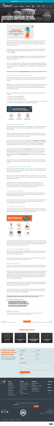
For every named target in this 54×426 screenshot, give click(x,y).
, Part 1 (28, 302)
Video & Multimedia (11, 395)
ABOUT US (43, 6)
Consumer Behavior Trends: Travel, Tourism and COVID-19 (17, 302)
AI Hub (49, 393)
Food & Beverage (23, 387)
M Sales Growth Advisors (25, 71)
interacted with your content (39, 140)
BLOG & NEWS (33, 6)
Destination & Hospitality (24, 383)
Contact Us (50, 390)
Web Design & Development (10, 384)
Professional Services (23, 386)
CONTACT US (38, 6)
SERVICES (16, 6)
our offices (51, 413)
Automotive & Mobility (24, 393)
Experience (34, 381)
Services (10, 381)
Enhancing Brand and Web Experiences (36, 386)
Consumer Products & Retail (24, 390)
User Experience (11, 393)
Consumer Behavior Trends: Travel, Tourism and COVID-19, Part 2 (18, 303)
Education (21, 392)
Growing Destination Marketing (35, 384)
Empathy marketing (24, 154)
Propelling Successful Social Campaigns (35, 389)
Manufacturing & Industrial (24, 384)
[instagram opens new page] (4, 412)
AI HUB (47, 6)
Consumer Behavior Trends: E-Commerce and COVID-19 (17, 302)
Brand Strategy (10, 390)
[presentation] (7, 5)
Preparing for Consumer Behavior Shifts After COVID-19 (17, 306)
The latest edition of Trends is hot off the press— (27, 1)
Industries (22, 381)
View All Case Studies (35, 390)
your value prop (27, 148)
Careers (49, 387)
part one (22, 56)
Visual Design (10, 388)
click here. (13, 52)
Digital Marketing (11, 385)
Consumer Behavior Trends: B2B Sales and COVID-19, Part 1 (17, 301)
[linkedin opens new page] (2, 412)
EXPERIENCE (22, 6)
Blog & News (50, 381)
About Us (49, 384)
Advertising (10, 392)
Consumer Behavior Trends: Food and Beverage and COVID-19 (18, 305)
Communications (11, 387)
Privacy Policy (18, 419)
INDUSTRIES (28, 6)
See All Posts (27, 321)
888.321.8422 (50, 411)
